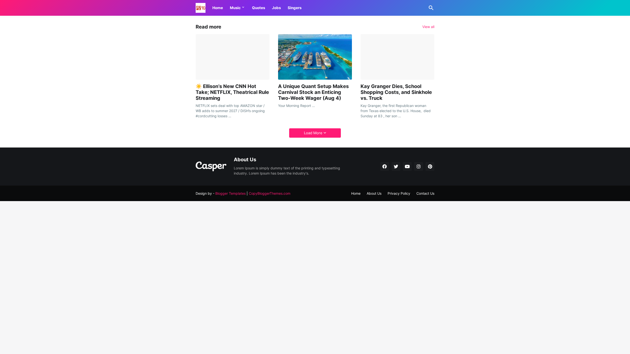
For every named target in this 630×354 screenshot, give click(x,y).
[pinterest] (429, 166)
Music (235, 7)
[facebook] (384, 166)
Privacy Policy (399, 193)
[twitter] (396, 166)
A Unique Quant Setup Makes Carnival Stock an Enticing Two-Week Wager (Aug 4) (313, 92)
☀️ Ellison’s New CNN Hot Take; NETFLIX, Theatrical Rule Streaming (232, 92)
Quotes (258, 7)
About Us (374, 193)
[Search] (430, 8)
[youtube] (407, 166)
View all (428, 27)
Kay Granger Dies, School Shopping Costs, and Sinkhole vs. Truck (396, 92)
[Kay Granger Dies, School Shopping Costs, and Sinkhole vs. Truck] (397, 57)
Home (217, 7)
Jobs (276, 7)
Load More (313, 133)
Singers (294, 7)
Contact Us (425, 193)
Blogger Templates (230, 193)
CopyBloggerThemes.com (269, 193)
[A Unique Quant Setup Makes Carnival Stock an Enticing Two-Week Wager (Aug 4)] (315, 57)
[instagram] (418, 166)
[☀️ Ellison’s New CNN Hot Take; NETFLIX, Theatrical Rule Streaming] (232, 57)
